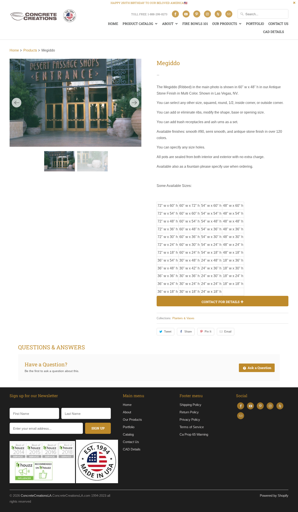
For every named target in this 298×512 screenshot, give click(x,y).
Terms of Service (192, 427)
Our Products (225, 23)
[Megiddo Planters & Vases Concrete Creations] (75, 103)
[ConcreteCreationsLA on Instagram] (207, 13)
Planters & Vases (183, 318)
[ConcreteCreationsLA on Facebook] (175, 13)
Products (30, 50)
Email (227, 331)
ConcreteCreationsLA (36, 495)
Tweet (167, 331)
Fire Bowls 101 (195, 23)
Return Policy (189, 412)
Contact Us (278, 23)
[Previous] (16, 102)
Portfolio (255, 23)
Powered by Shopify (274, 495)
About (168, 23)
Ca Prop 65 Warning (194, 434)
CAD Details (273, 31)
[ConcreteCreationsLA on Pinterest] (196, 13)
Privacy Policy (190, 419)
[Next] (134, 102)
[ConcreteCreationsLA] (43, 17)
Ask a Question (259, 367)
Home (113, 23)
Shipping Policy (190, 405)
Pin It (208, 331)
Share (188, 331)
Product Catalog (138, 23)
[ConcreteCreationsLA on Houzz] (218, 13)
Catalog (128, 434)
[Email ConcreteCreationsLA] (228, 13)
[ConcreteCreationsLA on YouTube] (186, 13)
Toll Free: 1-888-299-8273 (149, 14)
